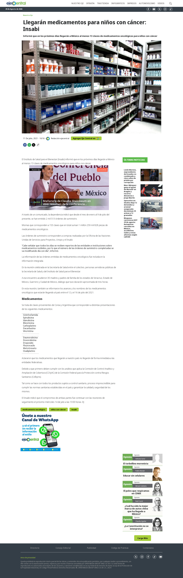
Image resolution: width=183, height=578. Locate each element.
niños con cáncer (58, 409)
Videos (161, 3)
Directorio (34, 548)
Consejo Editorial (63, 548)
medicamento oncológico (34, 409)
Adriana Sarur (140, 459)
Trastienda (103, 3)
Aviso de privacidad (28, 557)
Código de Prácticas (119, 548)
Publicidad (91, 548)
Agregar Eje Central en (84, 138)
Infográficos (118, 3)
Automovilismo (147, 3)
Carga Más (142, 538)
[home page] (16, 3)
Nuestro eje (77, 3)
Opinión (90, 3)
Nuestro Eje (28, 15)
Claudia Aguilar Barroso (140, 522)
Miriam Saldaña (141, 486)
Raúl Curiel (139, 501)
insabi (74, 409)
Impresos (131, 3)
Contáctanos (148, 548)
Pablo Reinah (140, 471)
